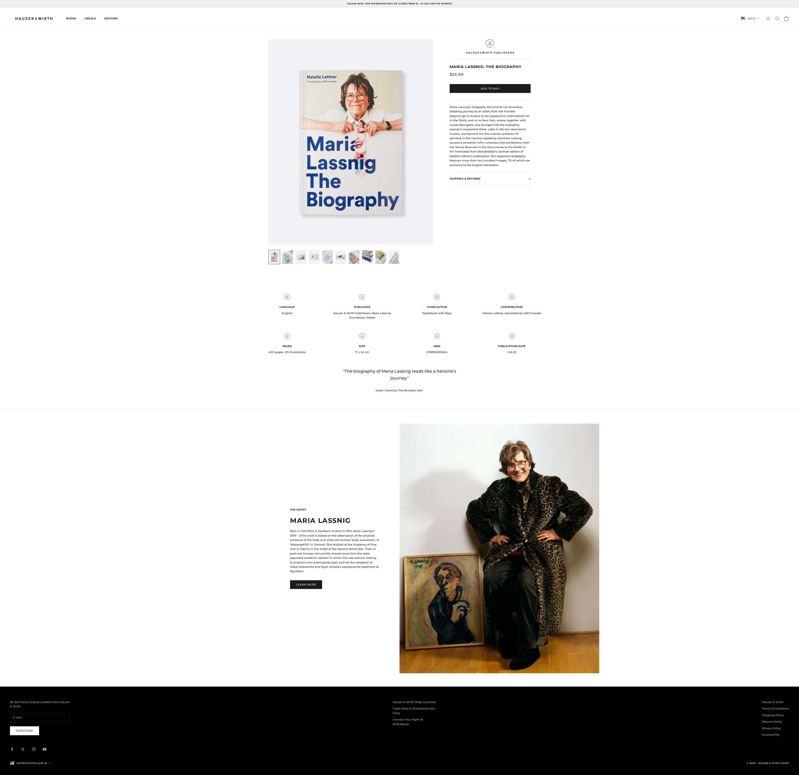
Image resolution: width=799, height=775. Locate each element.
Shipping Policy (773, 715)
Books (71, 18)
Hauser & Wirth (772, 702)
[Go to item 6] (341, 257)
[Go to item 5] (327, 257)
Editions (111, 18)
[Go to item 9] (381, 257)
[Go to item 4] (314, 257)
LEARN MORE (306, 584)
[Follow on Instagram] (34, 749)
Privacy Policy (771, 728)
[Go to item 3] (301, 257)
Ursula (90, 18)
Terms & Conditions (775, 708)
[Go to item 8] (367, 257)
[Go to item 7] (354, 257)
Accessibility (770, 734)
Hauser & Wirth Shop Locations (414, 702)
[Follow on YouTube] (44, 749)
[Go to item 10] (394, 257)
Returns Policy (772, 721)
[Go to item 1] (274, 257)
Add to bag (490, 88)
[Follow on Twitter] (23, 749)
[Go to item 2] (287, 257)
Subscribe (24, 730)
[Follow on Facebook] (12, 749)
